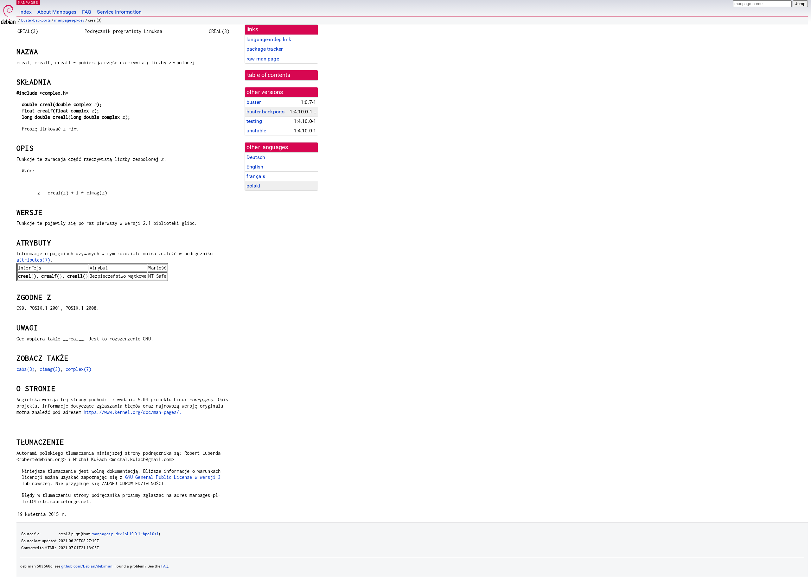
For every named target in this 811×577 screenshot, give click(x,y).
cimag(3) (50, 369)
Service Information (119, 12)
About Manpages (56, 12)
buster (253, 102)
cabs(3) (25, 369)
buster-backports (36, 20)
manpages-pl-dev (69, 20)
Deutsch (255, 157)
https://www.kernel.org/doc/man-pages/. (133, 412)
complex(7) (79, 369)
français (255, 176)
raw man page (262, 59)
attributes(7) (33, 260)
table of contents (269, 75)
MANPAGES (28, 2)
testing (254, 121)
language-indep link (268, 39)
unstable (256, 131)
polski (253, 186)
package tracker (264, 49)
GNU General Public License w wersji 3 (173, 477)
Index (25, 12)
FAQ (86, 12)
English (254, 167)
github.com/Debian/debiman (86, 566)
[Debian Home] (8, 13)
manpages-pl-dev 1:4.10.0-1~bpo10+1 (125, 534)
